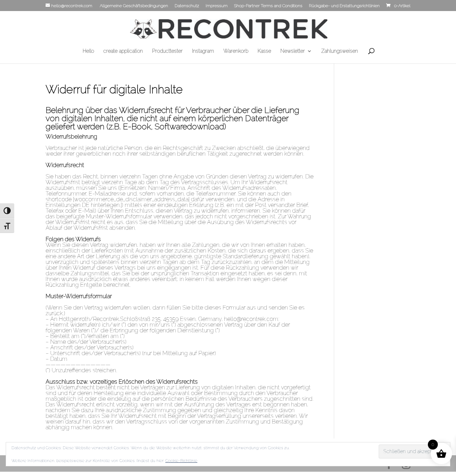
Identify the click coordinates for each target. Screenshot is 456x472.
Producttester (167, 51)
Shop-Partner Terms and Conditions (268, 6)
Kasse (264, 51)
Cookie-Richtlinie (181, 460)
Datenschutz (187, 6)
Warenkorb (235, 51)
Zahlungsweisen (339, 51)
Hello (88, 51)
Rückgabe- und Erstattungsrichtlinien (344, 6)
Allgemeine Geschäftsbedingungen (134, 6)
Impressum (217, 6)
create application (123, 51)
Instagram (203, 51)
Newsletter (292, 51)
